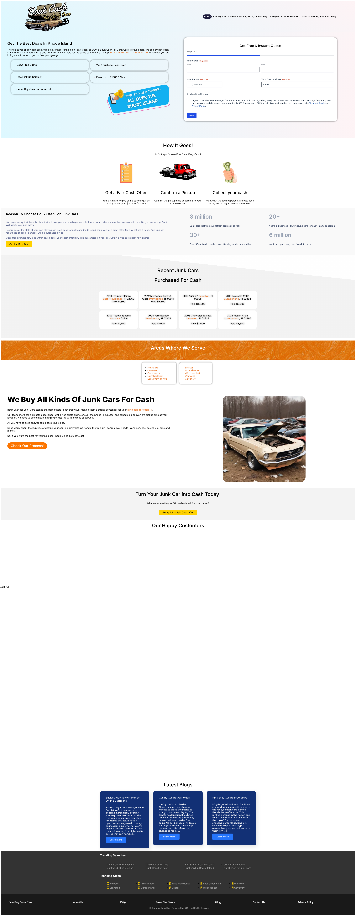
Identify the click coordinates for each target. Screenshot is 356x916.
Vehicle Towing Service (315, 16)
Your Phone (197, 79)
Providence (156, 298)
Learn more (116, 839)
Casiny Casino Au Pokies (174, 797)
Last (263, 64)
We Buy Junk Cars (20, 902)
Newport (152, 367)
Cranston (203, 296)
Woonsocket (192, 373)
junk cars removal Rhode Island (128, 52)
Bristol (189, 367)
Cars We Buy (259, 16)
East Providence (157, 378)
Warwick (115, 318)
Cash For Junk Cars (239, 16)
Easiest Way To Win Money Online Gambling (122, 799)
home (207, 16)
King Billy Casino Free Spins (229, 797)
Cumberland (155, 376)
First (189, 64)
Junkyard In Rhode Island (284, 16)
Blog (333, 16)
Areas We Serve (165, 902)
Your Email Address (275, 79)
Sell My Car (219, 16)
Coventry (190, 378)
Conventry (153, 373)
